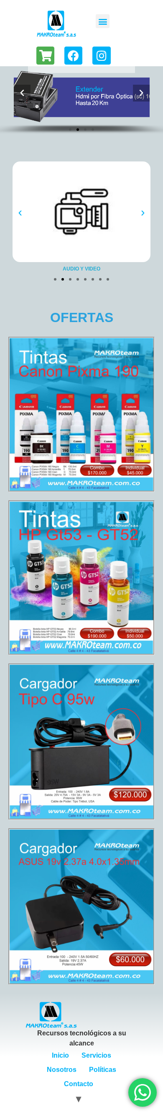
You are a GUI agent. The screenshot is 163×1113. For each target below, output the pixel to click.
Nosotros (61, 1069)
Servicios (96, 1055)
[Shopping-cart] (45, 56)
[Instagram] (101, 56)
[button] (103, 21)
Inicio (60, 1055)
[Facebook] (73, 56)
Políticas (102, 1069)
